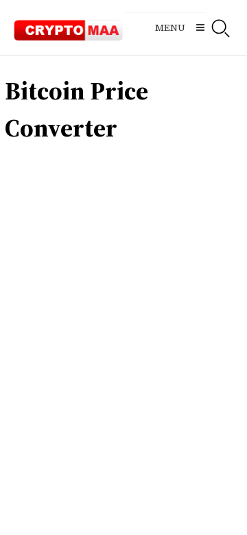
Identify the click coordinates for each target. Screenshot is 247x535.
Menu (170, 27)
